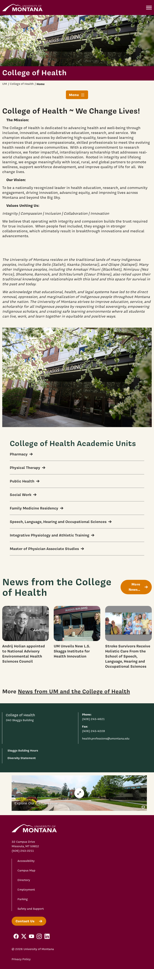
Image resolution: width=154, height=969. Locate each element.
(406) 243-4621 (93, 719)
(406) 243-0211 (23, 851)
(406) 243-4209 (93, 731)
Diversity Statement (22, 758)
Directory (23, 880)
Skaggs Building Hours (23, 750)
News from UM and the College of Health (74, 691)
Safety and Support (30, 909)
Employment (26, 890)
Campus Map (26, 870)
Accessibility (26, 861)
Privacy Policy (21, 959)
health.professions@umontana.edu (105, 738)
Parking (22, 899)
